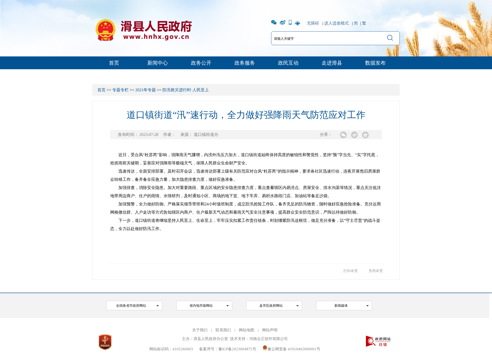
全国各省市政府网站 (131, 305)
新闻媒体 (341, 305)
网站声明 (270, 330)
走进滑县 (332, 63)
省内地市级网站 (201, 305)
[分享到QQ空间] (365, 135)
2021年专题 (145, 90)
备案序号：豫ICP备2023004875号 (227, 349)
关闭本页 (375, 271)
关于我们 (200, 330)
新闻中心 (157, 63)
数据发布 (375, 63)
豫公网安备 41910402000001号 (294, 349)
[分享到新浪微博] (354, 135)
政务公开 (201, 63)
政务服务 (244, 63)
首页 (114, 63)
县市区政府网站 (271, 305)
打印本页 (350, 271)
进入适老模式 (336, 23)
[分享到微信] (343, 135)
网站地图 (246, 330)
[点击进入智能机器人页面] (297, 23)
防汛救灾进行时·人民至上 (185, 90)
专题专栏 (120, 90)
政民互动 (288, 63)
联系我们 (223, 330)
